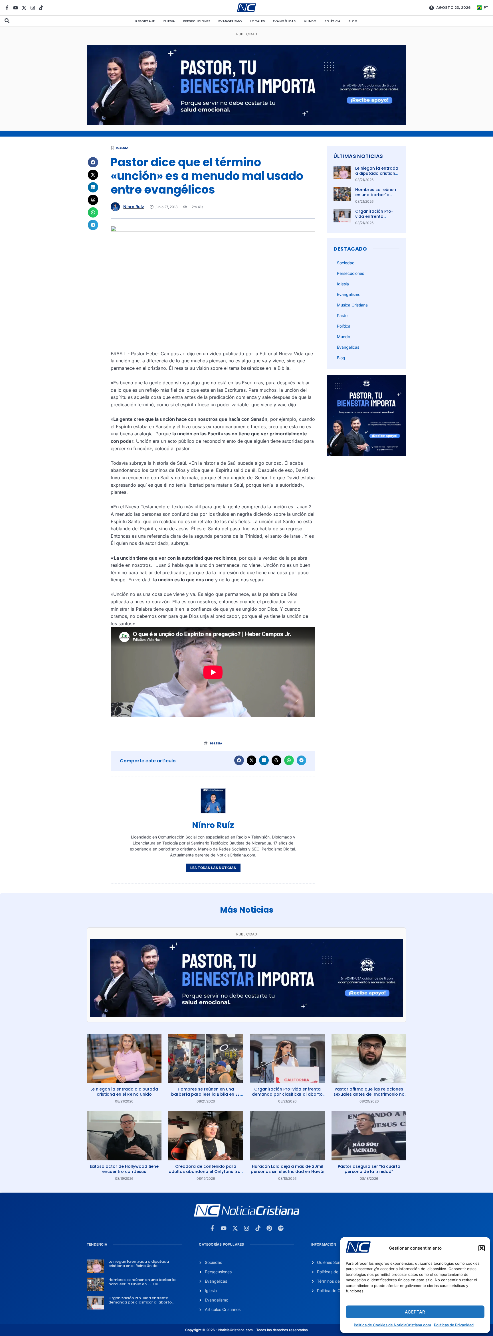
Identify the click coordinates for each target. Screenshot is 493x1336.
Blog (353, 21)
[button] (481, 1248)
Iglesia (169, 21)
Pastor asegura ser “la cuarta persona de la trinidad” (369, 1169)
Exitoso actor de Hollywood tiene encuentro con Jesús (124, 1169)
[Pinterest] (269, 1228)
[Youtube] (15, 7)
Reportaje (145, 21)
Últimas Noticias (358, 156)
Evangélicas (284, 21)
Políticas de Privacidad (454, 1325)
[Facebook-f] (7, 7)
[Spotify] (281, 1228)
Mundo (310, 21)
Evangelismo (230, 21)
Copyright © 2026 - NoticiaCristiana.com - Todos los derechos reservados (246, 1330)
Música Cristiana (352, 304)
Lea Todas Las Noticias (213, 868)
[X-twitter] (24, 7)
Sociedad (346, 262)
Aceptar (415, 1312)
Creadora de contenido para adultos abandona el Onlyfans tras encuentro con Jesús (206, 1171)
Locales (257, 21)
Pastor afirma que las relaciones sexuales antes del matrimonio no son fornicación (369, 1094)
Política (332, 21)
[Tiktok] (41, 7)
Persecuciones (197, 21)
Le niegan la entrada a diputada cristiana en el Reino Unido (376, 173)
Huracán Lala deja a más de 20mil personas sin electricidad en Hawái (287, 1169)
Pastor (343, 315)
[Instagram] (32, 7)
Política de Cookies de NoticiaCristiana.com (392, 1325)
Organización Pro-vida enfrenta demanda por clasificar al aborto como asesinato (287, 1094)
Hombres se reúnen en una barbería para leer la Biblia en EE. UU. (376, 197)
